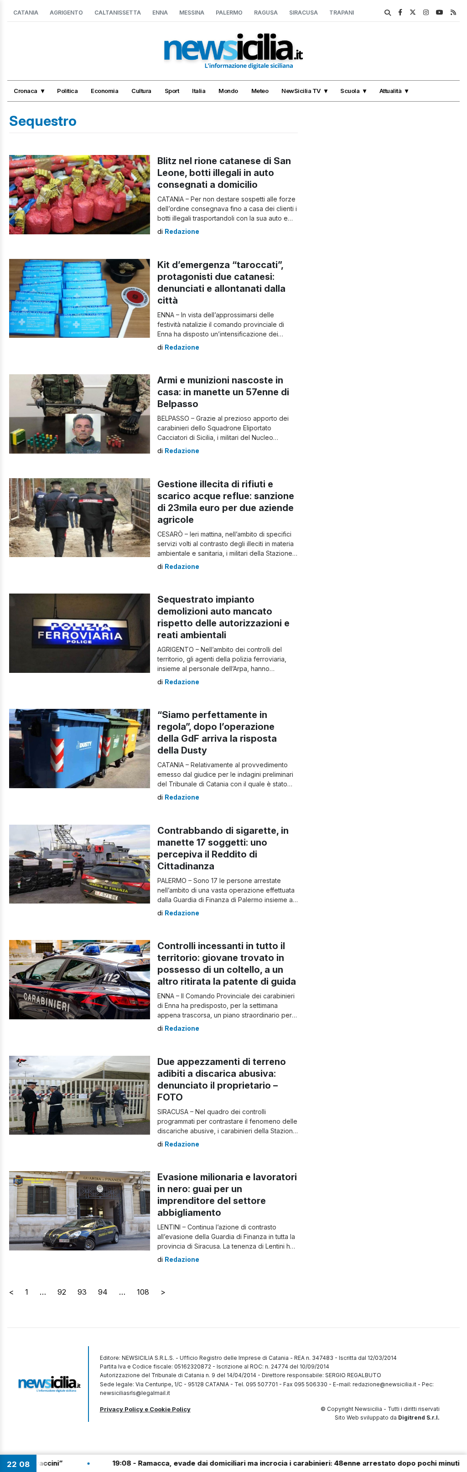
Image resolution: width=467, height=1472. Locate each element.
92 (61, 1291)
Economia (104, 90)
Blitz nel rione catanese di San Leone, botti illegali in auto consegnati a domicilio (224, 172)
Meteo (260, 90)
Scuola (349, 90)
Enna (160, 12)
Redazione (182, 231)
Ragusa (266, 12)
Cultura (141, 90)
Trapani (341, 12)
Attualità (390, 90)
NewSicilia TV (301, 90)
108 (143, 1291)
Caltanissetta (117, 12)
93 (82, 1291)
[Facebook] (400, 12)
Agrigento (66, 12)
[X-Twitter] (413, 12)
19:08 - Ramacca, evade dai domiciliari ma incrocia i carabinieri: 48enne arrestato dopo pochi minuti (230, 1463)
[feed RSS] (453, 12)
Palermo (229, 12)
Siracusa (303, 12)
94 (103, 1291)
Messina (191, 12)
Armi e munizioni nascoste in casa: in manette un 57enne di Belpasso (223, 392)
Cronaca (25, 90)
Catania (25, 12)
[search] (387, 13)
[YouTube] (439, 12)
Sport (172, 90)
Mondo (228, 90)
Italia (198, 90)
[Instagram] (426, 12)
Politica (67, 90)
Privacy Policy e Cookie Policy (145, 1409)
